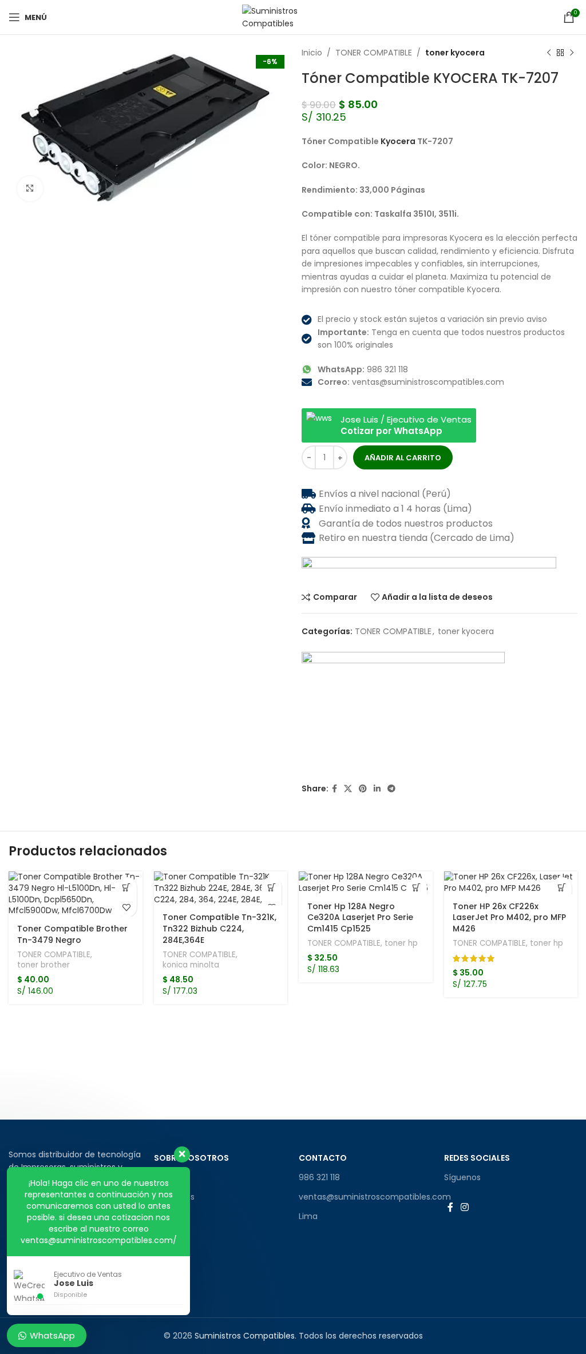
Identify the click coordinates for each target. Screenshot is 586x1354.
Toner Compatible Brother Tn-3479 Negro (72, 934)
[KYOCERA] (403, 711)
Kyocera (398, 141)
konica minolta (191, 965)
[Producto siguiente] (571, 52)
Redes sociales (477, 1158)
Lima (308, 1216)
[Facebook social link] (334, 789)
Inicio (312, 52)
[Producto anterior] (549, 52)
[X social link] (347, 789)
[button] (127, 887)
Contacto (323, 1158)
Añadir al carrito (403, 457)
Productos (174, 1196)
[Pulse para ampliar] (30, 189)
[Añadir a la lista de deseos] (127, 907)
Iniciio (165, 1177)
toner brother (43, 965)
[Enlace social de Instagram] (465, 1207)
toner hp (401, 943)
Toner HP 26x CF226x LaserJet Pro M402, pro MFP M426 (509, 917)
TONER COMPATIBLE (373, 52)
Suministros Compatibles (245, 1335)
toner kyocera (455, 52)
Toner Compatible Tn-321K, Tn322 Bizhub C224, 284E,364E (219, 928)
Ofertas (169, 1216)
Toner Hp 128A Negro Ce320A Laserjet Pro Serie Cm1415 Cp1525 (360, 917)
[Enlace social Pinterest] (362, 789)
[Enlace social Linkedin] (377, 789)
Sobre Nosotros (191, 1158)
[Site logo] (293, 16)
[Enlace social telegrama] (391, 789)
